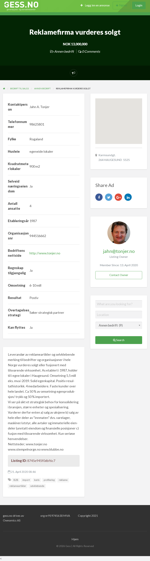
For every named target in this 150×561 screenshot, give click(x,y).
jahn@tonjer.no (119, 251)
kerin (37, 479)
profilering (49, 479)
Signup (123, 5)
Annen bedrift (64, 51)
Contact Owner (118, 275)
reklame (63, 479)
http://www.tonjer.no (44, 253)
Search (120, 340)
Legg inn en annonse (97, 5)
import (26, 479)
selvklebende (37, 485)
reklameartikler (18, 485)
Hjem (75, 539)
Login (138, 5)
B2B (16, 479)
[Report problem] (73, 73)
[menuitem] (95, 5)
